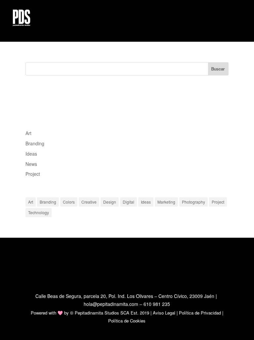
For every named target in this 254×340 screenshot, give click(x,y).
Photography (193, 202)
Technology (38, 212)
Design (109, 202)
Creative (89, 202)
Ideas (31, 153)
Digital (128, 202)
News (31, 164)
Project (32, 173)
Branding (34, 143)
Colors (69, 202)
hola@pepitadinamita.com (111, 304)
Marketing (166, 202)
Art (28, 133)
